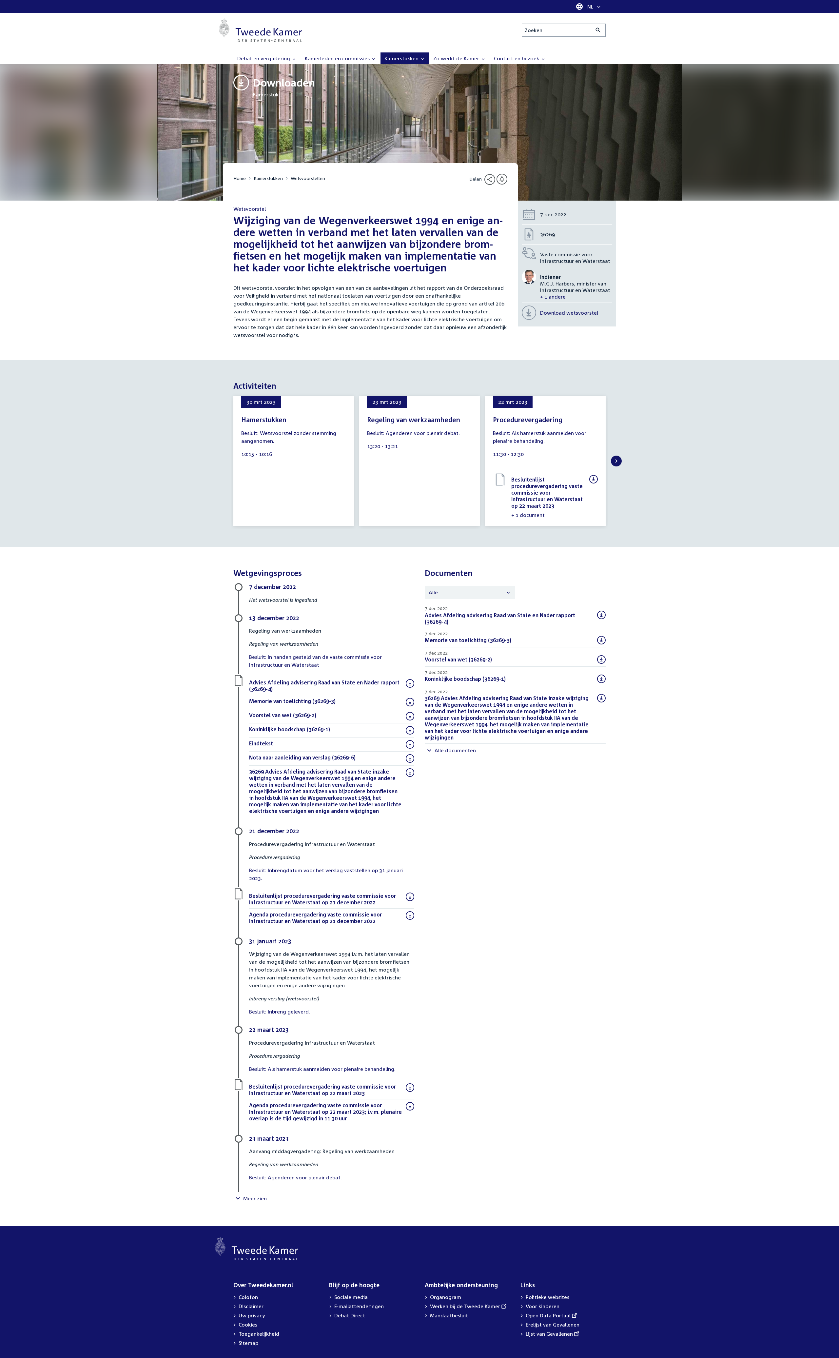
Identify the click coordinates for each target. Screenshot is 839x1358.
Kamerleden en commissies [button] (338, 58)
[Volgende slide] (616, 461)
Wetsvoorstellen (308, 178)
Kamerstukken (268, 178)
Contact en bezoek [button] (517, 58)
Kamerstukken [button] (402, 58)
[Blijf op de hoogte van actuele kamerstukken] (502, 179)
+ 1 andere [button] (553, 296)
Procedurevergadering (527, 419)
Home (239, 178)
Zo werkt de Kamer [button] (456, 58)
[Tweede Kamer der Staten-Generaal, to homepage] (260, 30)
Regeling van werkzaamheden (413, 419)
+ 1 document (528, 515)
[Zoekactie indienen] (598, 30)
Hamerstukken (263, 419)
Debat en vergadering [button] (264, 58)
